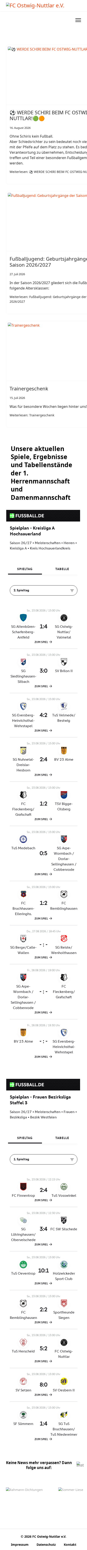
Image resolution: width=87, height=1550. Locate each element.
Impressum (20, 1544)
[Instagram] (80, 1465)
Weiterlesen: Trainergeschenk (32, 415)
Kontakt (70, 1544)
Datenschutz (46, 1544)
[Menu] (78, 20)
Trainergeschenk (29, 388)
